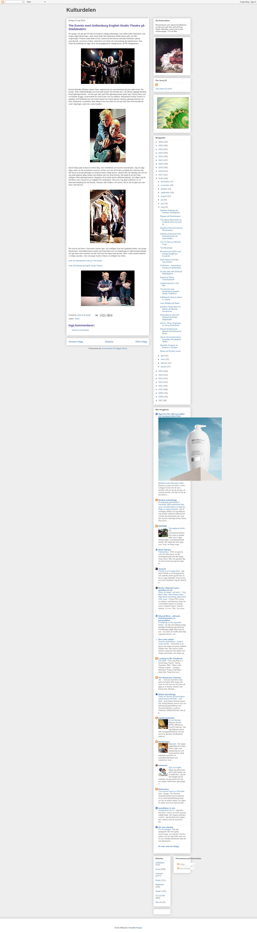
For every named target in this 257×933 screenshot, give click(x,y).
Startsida (109, 342)
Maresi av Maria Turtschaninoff (167, 278)
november (165, 185)
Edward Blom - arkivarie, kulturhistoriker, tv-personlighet (169, 618)
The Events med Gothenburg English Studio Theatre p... (169, 291)
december (165, 181)
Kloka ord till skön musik (170, 351)
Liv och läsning (175, 720)
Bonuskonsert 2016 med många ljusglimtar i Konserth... (170, 253)
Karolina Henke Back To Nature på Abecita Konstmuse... (170, 309)
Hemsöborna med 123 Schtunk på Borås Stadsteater (169, 317)
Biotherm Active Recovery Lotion (171, 483)
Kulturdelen (81, 10)
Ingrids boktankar (166, 718)
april (163, 356)
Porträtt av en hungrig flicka (169, 571)
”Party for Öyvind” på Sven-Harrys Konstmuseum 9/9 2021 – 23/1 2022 (171, 698)
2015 (160, 371)
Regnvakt (173, 744)
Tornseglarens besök (177, 528)
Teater (77, 319)
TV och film (160, 896)
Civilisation (160, 863)
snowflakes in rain (166, 808)
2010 (160, 389)
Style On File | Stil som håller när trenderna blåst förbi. (171, 415)
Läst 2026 (162, 661)
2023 (160, 153)
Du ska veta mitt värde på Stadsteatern (171, 272)
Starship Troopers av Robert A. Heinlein (169, 346)
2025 (160, 145)
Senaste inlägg (76, 342)
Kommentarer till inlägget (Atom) (114, 348)
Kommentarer (185, 868)
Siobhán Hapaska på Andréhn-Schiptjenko (170, 211)
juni (162, 203)
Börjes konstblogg (166, 694)
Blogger (139, 928)
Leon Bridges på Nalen (170, 303)
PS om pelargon (164, 829)
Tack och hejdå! (175, 768)
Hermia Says (164, 742)
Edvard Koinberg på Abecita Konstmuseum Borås (170, 331)
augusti (164, 196)
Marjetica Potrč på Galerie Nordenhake (171, 229)
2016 (160, 178)
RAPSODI (162, 526)
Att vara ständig (165, 827)
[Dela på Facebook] (108, 315)
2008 (160, 397)
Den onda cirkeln (166, 639)
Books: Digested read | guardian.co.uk (168, 589)
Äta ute (159, 902)
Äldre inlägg (141, 342)
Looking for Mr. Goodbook (170, 658)
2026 (160, 142)
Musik (158, 880)
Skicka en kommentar (80, 330)
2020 (160, 164)
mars (163, 359)
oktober (164, 189)
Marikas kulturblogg (167, 500)
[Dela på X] (106, 315)
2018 (160, 171)
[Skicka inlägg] (96, 315)
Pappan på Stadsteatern (170, 216)
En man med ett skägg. (168, 846)
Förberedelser (163, 552)
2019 (160, 167)
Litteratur (159, 873)
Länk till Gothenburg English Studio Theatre (85, 266)
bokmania (162, 765)
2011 (160, 386)
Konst (158, 869)
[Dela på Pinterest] (111, 315)
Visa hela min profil (164, 89)
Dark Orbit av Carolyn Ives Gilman (169, 260)
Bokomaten (163, 789)
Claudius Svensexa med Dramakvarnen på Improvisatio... (170, 236)
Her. (160, 680)
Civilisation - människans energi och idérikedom (170, 266)
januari (164, 367)
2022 (160, 156)
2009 (160, 393)
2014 (160, 375)
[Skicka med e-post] (101, 315)
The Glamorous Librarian (169, 678)
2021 (160, 160)
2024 (160, 149)
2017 (160, 175)
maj (162, 207)
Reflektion (160, 884)
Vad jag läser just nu (166, 810)
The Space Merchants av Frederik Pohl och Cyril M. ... (171, 222)
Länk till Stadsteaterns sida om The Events (85, 261)
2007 (160, 400)
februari (164, 363)
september (165, 192)
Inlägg (182, 864)
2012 (160, 382)
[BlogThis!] (103, 315)
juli (162, 200)
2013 (160, 378)
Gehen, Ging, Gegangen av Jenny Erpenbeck (170, 324)
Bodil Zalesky (164, 550)
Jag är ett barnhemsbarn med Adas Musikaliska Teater (170, 339)
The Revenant (166, 248)
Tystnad (162, 569)
